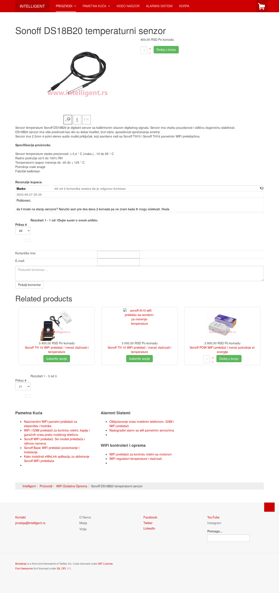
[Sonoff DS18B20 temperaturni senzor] (77, 75)
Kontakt (20, 517)
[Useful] (258, 188)
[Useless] (262, 188)
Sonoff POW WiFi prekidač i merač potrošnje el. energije (222, 349)
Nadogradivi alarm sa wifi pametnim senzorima (141, 430)
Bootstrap (21, 563)
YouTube (213, 517)
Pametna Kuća (95, 6)
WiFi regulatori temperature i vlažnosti (135, 458)
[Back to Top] (269, 507)
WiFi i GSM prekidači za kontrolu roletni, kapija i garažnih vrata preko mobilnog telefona (57, 432)
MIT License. (105, 563)
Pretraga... (214, 531)
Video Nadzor (128, 6)
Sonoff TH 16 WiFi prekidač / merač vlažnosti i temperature (56, 349)
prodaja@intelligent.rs (30, 523)
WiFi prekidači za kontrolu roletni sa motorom (140, 454)
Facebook (150, 517)
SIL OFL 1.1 (64, 568)
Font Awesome (24, 568)
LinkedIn (149, 528)
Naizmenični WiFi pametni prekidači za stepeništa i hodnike (50, 423)
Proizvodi (64, 6)
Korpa (184, 6)
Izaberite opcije (56, 358)
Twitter (148, 523)
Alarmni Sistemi (159, 6)
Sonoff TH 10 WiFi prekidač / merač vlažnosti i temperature (139, 349)
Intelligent (29, 486)
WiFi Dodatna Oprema (71, 486)
